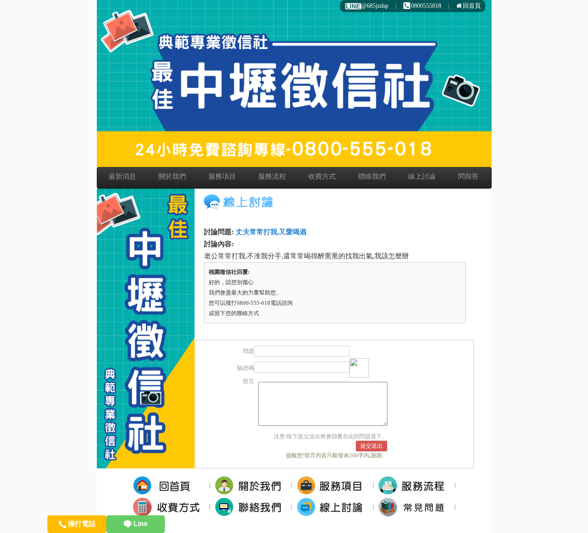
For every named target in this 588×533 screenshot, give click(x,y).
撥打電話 (81, 523)
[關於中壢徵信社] (250, 485)
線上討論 (422, 176)
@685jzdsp (374, 6)
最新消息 (122, 176)
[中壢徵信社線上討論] (332, 507)
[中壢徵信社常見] (414, 507)
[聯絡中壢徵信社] (250, 507)
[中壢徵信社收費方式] (169, 507)
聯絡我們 (372, 176)
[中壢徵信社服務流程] (414, 485)
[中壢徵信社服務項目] (332, 485)
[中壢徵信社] (169, 485)
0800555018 (426, 6)
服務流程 (272, 176)
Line (140, 523)
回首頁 (472, 6)
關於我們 (172, 176)
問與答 (468, 176)
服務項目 (222, 176)
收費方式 (322, 176)
